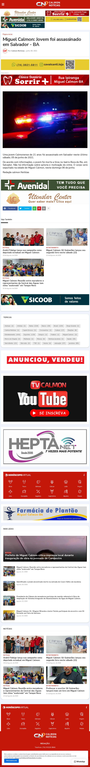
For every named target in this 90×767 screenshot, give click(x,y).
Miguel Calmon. (70, 335)
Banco (46, 326)
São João (25, 343)
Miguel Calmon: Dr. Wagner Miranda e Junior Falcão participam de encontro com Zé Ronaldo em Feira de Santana (50, 612)
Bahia (33, 326)
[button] (3, 4)
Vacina (47, 343)
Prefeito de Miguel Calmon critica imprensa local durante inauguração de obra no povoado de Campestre (39, 557)
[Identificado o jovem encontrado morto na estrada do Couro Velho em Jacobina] (9, 586)
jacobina (74, 343)
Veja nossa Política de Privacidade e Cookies (27, 758)
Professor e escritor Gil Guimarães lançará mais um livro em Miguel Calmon (65, 689)
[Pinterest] (39, 208)
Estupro (43, 335)
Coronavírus (45, 330)
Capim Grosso (29, 330)
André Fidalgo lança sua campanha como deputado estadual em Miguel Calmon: (22, 251)
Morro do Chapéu (12, 339)
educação (60, 343)
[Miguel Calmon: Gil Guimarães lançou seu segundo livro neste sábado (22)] (66, 237)
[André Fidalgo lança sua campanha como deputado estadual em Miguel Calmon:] (23, 237)
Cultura (59, 330)
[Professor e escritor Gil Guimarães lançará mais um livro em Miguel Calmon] (66, 675)
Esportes (29, 335)
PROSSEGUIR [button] (11, 761)
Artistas (21, 326)
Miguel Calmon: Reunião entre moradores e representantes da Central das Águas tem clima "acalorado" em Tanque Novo (23, 283)
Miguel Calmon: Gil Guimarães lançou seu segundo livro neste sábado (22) (65, 251)
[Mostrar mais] (49, 208)
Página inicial (7, 34)
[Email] (44, 208)
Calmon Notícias (12, 330)
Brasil (58, 326)
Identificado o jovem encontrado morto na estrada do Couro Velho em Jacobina (49, 582)
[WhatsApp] (34, 208)
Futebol (55, 335)
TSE (37, 343)
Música (41, 339)
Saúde (71, 339)
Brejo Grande (73, 326)
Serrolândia (11, 343)
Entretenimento (12, 335)
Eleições (72, 330)
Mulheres (28, 339)
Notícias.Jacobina (56, 339)
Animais (9, 326)
